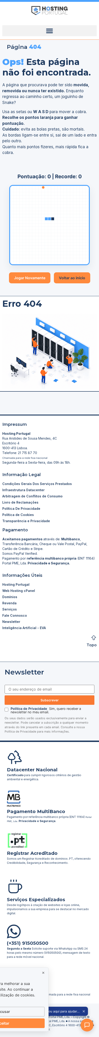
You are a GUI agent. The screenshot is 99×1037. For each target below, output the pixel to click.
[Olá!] (87, 1025)
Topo (92, 645)
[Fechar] (43, 973)
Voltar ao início (72, 278)
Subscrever (50, 700)
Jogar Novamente (29, 278)
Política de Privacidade (29, 709)
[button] (49, 30)
